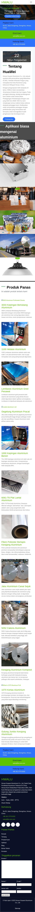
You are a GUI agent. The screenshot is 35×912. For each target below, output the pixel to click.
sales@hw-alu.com (19, 36)
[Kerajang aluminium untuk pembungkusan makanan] (17, 222)
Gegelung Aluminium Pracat (15, 411)
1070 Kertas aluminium (13, 690)
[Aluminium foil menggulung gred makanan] (17, 151)
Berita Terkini (5, 848)
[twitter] (3, 825)
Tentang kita (9, 119)
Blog (2, 845)
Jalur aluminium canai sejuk (16, 586)
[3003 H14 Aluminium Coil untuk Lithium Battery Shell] (17, 175)
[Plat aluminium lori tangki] (17, 245)
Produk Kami (5, 840)
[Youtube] (18, 825)
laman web (4, 888)
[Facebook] (8, 825)
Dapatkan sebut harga (12, 16)
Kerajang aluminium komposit (16, 670)
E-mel (19, 881)
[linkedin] (13, 825)
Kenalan (4, 851)
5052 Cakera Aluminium (13, 628)
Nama (3, 881)
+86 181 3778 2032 (19, 44)
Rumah (3, 834)
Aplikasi (4, 842)
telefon (19, 888)
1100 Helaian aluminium (13, 349)
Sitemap (17, 908)
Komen (4, 858)
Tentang (4, 837)
